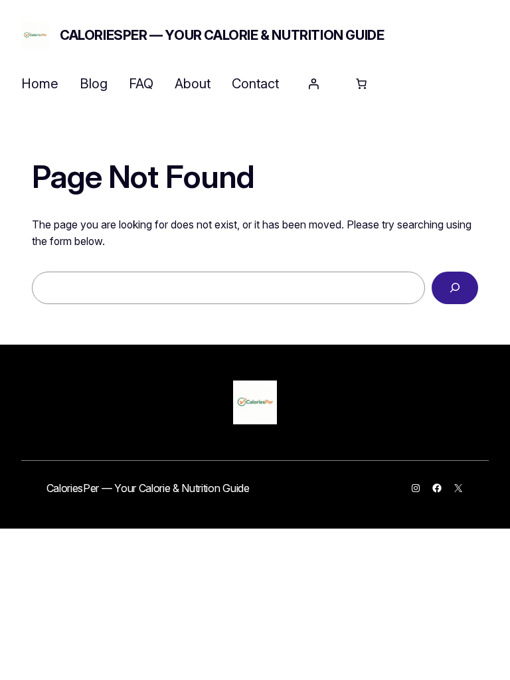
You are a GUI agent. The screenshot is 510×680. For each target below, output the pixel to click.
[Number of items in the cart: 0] (361, 83)
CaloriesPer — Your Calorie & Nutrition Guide (222, 35)
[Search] (455, 288)
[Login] (313, 83)
